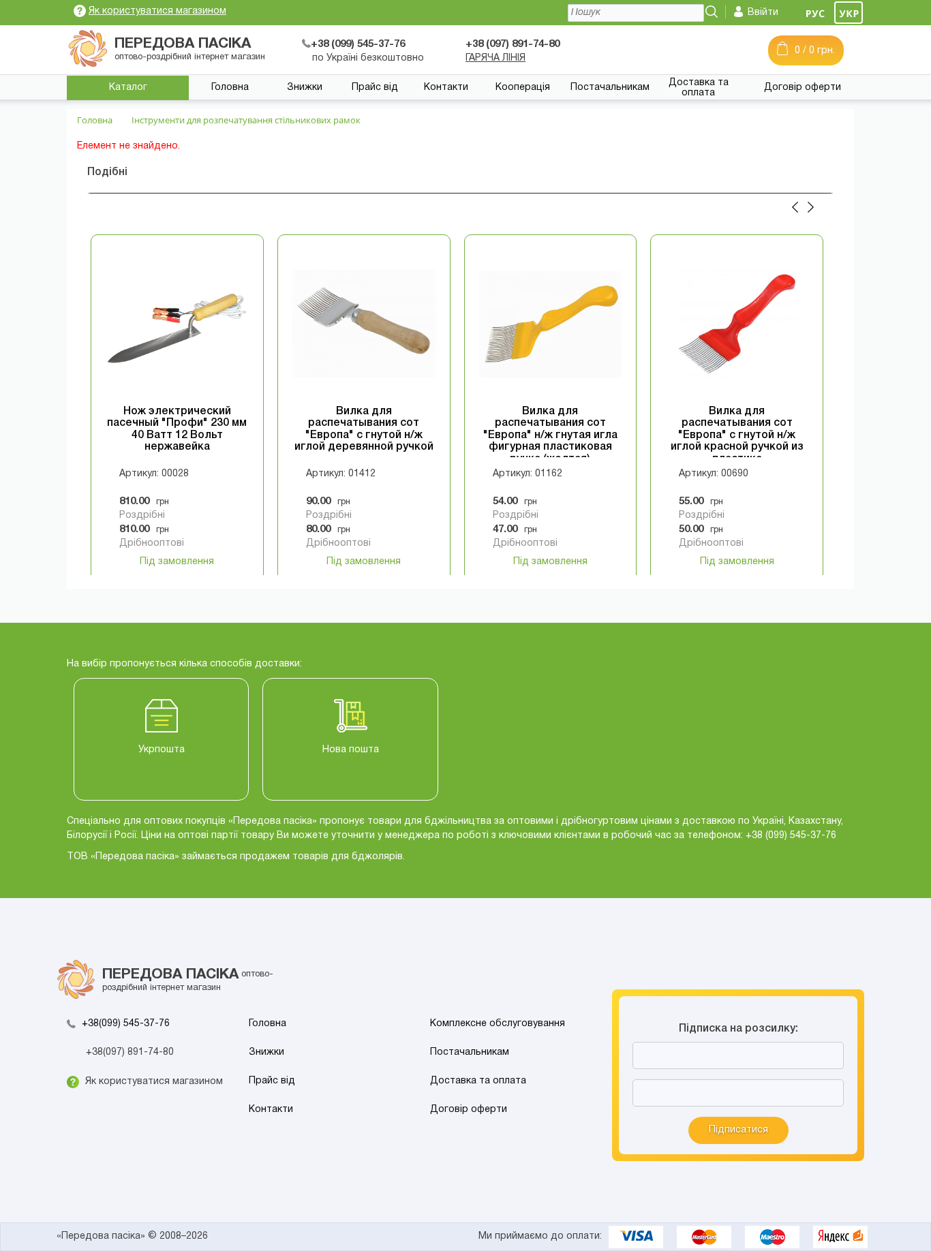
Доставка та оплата (699, 87)
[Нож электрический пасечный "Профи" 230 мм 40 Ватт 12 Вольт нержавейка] (177, 324)
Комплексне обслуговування (497, 1023)
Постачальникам (610, 87)
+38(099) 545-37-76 (126, 1023)
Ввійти (763, 12)
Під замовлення (177, 561)
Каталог (128, 87)
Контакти (446, 87)
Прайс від (375, 87)
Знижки (304, 87)
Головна (230, 87)
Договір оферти (802, 87)
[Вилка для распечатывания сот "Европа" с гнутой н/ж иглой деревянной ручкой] (364, 324)
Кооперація (522, 87)
